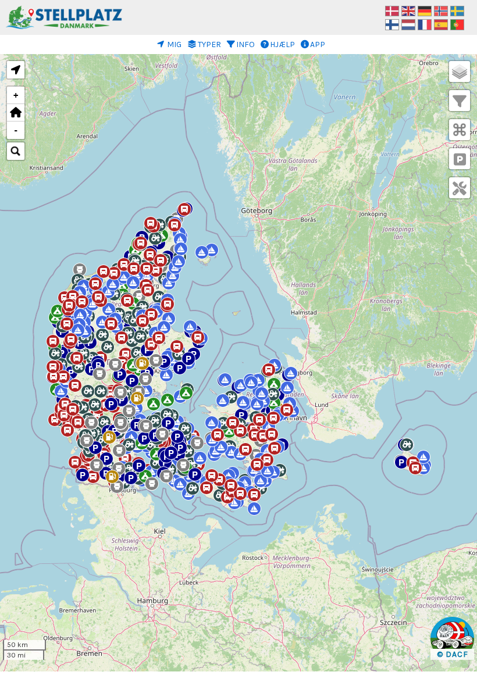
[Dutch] (408, 24)
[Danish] (392, 10)
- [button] (15, 130)
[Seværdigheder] (460, 131)
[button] (125, 351)
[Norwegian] (441, 10)
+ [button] (15, 95)
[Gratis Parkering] (460, 160)
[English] (408, 10)
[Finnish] (392, 24)
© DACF (452, 654)
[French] (425, 24)
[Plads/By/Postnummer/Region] (15, 151)
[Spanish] (441, 24)
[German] (425, 10)
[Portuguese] (457, 24)
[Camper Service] (460, 189)
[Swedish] (457, 10)
